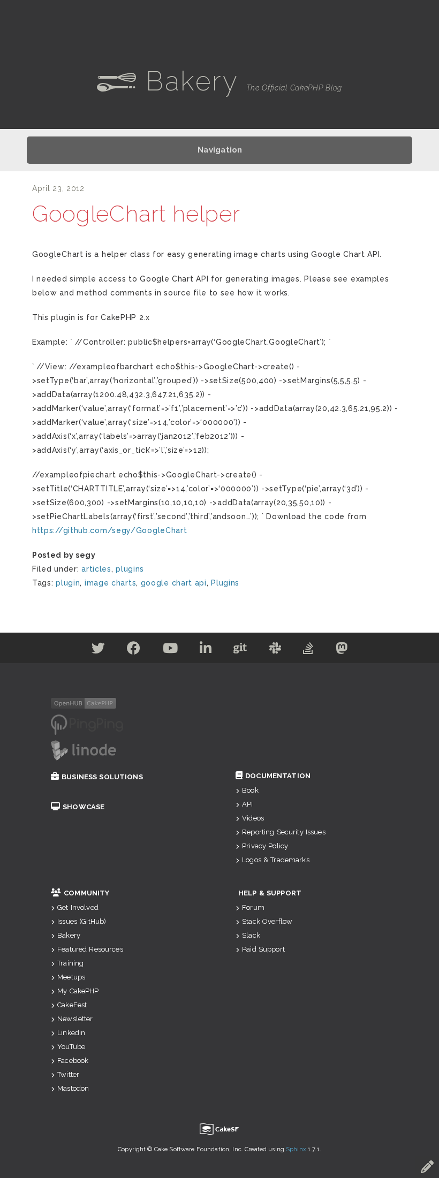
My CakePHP (78, 991)
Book (250, 790)
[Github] (240, 650)
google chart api (174, 583)
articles (96, 569)
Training (70, 963)
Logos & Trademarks (275, 860)
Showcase (83, 807)
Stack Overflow (267, 921)
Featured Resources (90, 949)
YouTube (71, 1047)
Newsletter (75, 1019)
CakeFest (72, 1005)
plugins (130, 569)
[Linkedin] (206, 650)
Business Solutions (102, 777)
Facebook (72, 1061)
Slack (251, 935)
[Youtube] (170, 650)
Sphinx (296, 1149)
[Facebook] (133, 650)
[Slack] (275, 650)
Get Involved (78, 907)
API (247, 804)
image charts (110, 583)
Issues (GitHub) (81, 921)
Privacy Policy (265, 846)
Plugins (225, 583)
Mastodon (73, 1088)
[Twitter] (98, 650)
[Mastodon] (342, 650)
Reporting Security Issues (284, 832)
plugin (68, 583)
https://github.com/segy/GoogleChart (109, 530)
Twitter (68, 1074)
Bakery (68, 935)
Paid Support (263, 949)
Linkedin (71, 1033)
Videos (253, 818)
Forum (253, 907)
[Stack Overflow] (308, 650)
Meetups (71, 977)
